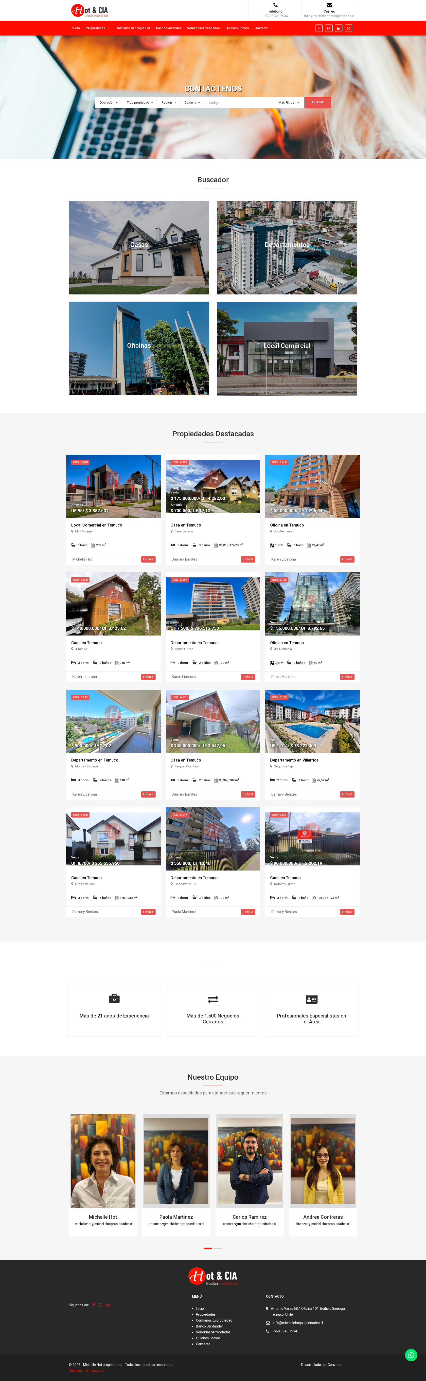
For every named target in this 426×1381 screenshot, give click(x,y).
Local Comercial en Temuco (96, 525)
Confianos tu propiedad (133, 28)
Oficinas (139, 345)
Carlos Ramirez (250, 1217)
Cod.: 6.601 (180, 697)
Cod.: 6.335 (80, 697)
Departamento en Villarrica (294, 760)
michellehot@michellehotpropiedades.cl (104, 1224)
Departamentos (287, 244)
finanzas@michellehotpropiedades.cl (323, 1224)
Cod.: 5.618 (80, 462)
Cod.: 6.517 (180, 815)
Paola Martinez (176, 1217)
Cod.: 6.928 (80, 815)
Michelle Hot (103, 1217)
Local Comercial (287, 345)
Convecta (335, 1365)
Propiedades (95, 28)
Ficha (147, 559)
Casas (139, 244)
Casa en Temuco (186, 525)
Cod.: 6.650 (279, 462)
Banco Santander (168, 28)
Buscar (318, 102)
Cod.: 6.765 (279, 579)
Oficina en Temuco (287, 525)
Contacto (261, 28)
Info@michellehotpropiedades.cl (298, 1323)
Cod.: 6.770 (279, 697)
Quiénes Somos (237, 28)
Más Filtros (287, 102)
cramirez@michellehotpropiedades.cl (249, 1224)
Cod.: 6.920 (180, 462)
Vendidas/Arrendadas (203, 28)
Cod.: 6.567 (180, 579)
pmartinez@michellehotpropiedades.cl (176, 1224)
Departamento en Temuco (194, 642)
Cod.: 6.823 (279, 815)
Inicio (76, 28)
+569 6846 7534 (284, 1331)
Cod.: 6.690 (80, 579)
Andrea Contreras (323, 1217)
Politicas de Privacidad (86, 1371)
